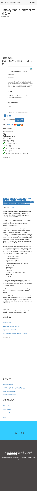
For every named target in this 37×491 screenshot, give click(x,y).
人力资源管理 (6, 200)
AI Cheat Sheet (7, 406)
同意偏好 (6, 452)
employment (20, 198)
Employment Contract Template (11, 326)
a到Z (22, 454)
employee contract (21, 200)
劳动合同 (32, 202)
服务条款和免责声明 (21, 452)
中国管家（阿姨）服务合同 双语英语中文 (14, 388)
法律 (8, 198)
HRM (29, 198)
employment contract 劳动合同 (9, 203)
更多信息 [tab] (6, 207)
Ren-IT (20, 457)
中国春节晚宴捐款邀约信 (9, 391)
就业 (26, 198)
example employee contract (22, 202)
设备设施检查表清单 (8, 384)
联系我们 (12, 452)
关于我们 (27, 454)
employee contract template (9, 202)
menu (33, 2)
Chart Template (7, 409)
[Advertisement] (18, 36)
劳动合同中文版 (7, 323)
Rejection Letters (7, 413)
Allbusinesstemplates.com (8, 457)
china (11, 200)
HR (11, 198)
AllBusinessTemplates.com (10, 2)
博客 (19, 454)
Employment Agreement (9, 330)
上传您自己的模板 (12, 454)
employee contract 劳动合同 (24, 203)
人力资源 (15, 198)
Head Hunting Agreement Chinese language (15, 333)
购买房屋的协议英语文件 (9, 395)
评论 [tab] (13, 207)
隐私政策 (30, 452)
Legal (4, 198)
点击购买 (20, 120)
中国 (15, 200)
